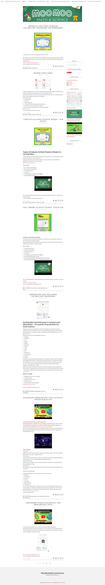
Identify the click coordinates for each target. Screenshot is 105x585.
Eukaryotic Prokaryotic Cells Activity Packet (30, 490)
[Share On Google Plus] (60, 66)
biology (26, 114)
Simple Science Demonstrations (79, 1)
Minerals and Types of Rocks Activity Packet (30, 62)
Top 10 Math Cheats (71, 107)
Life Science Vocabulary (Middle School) (60, 1)
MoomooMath (69, 81)
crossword (26, 391)
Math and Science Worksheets (94, 1)
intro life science (41, 288)
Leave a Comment (26, 66)
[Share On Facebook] (58, 66)
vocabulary (34, 68)
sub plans (34, 114)
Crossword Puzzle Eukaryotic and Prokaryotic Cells (43, 504)
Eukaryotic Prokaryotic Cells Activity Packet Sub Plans (43, 399)
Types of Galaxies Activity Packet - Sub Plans (43, 120)
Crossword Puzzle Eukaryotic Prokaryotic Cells (31, 554)
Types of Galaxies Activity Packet (29, 162)
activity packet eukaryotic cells (31, 496)
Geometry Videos (32, 1)
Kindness (24, 1)
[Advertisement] (74, 41)
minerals (26, 68)
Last (50, 563)
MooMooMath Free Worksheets (72, 80)
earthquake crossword (35, 391)
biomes (29, 114)
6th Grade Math (41, 1)
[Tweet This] (56, 66)
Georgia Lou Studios (61, 582)
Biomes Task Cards (43, 73)
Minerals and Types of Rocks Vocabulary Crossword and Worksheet (43, 27)
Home (2, 1)
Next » (46, 563)
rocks (30, 68)
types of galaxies (40, 202)
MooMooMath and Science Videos (12, 1)
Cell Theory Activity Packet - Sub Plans (43, 207)
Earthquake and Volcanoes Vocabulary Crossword (43, 295)
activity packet (27, 202)
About (47, 1)
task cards (38, 114)
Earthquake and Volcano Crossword (29, 384)
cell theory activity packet (30, 288)
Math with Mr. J (70, 83)
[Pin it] (62, 66)
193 (43, 563)
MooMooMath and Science (48, 582)
